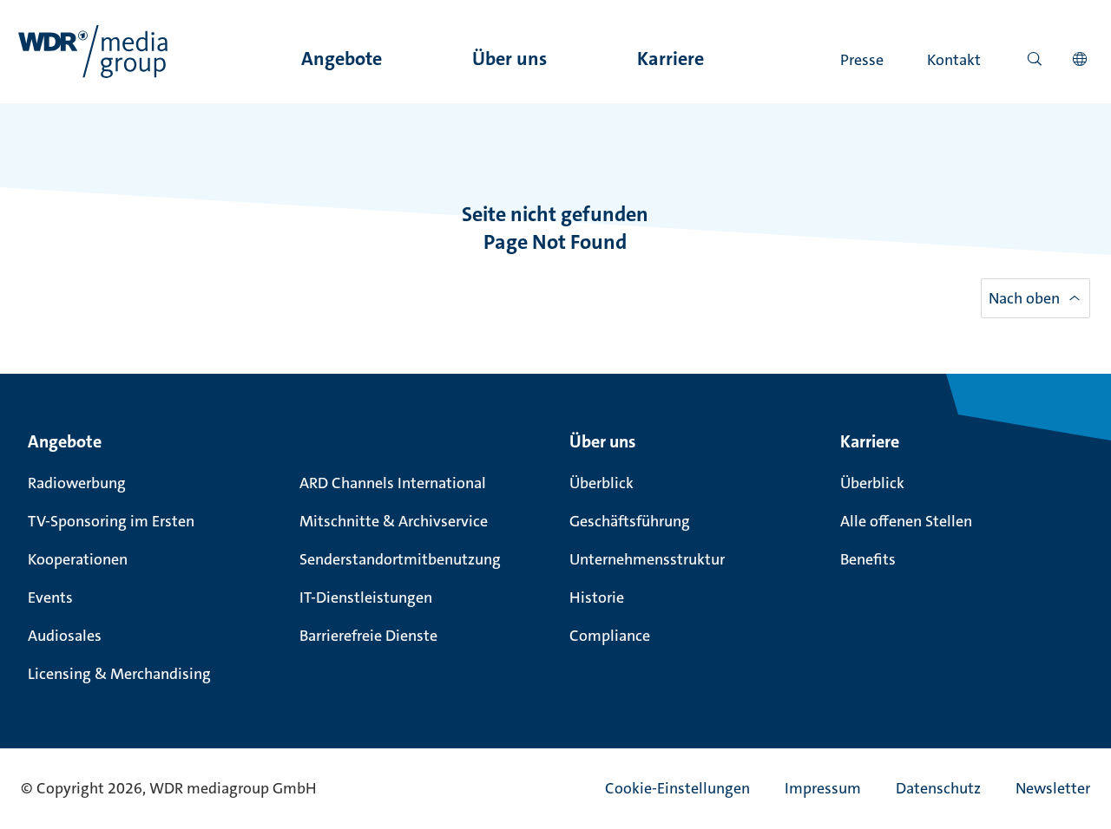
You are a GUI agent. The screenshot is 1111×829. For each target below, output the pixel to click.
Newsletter (1053, 788)
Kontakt (954, 59)
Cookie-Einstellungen (677, 788)
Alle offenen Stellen (906, 521)
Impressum (823, 788)
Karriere (670, 58)
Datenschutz (938, 788)
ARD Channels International (392, 483)
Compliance (609, 635)
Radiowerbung (77, 483)
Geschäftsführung (629, 521)
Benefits (868, 559)
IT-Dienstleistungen (365, 597)
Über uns (509, 58)
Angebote (341, 58)
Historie (596, 597)
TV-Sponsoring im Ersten (111, 521)
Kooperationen (78, 559)
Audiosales (65, 635)
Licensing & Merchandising (119, 673)
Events (50, 597)
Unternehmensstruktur (647, 559)
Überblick (601, 483)
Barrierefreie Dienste (368, 635)
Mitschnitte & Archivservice (393, 521)
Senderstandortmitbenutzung (400, 559)
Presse (862, 59)
